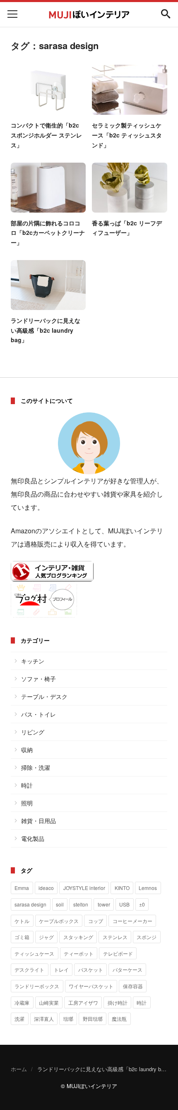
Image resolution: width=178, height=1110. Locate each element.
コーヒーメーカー (132, 920)
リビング (32, 732)
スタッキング (78, 936)
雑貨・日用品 (38, 821)
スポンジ (146, 936)
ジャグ (46, 936)
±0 (142, 904)
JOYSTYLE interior (84, 887)
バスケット (90, 969)
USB (124, 904)
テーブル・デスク (44, 696)
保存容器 (133, 985)
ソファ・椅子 (38, 679)
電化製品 (32, 838)
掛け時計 (117, 1002)
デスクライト (29, 969)
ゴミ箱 (21, 936)
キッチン (32, 661)
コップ (95, 920)
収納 (27, 750)
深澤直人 (44, 1018)
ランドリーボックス (36, 985)
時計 (27, 785)
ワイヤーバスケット (91, 985)
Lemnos (148, 887)
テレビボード (118, 953)
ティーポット (79, 953)
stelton (80, 904)
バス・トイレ (38, 714)
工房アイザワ (83, 1002)
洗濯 (19, 1018)
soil (60, 904)
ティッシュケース (34, 953)
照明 (27, 803)
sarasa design (30, 904)
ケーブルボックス (59, 920)
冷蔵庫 (21, 1002)
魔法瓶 (119, 1018)
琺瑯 (68, 1018)
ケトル (21, 920)
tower (104, 904)
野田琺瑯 (93, 1018)
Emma (21, 887)
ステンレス (115, 936)
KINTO (122, 887)
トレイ (61, 969)
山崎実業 (49, 1002)
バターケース (127, 969)
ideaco (46, 887)
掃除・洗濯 (35, 767)
